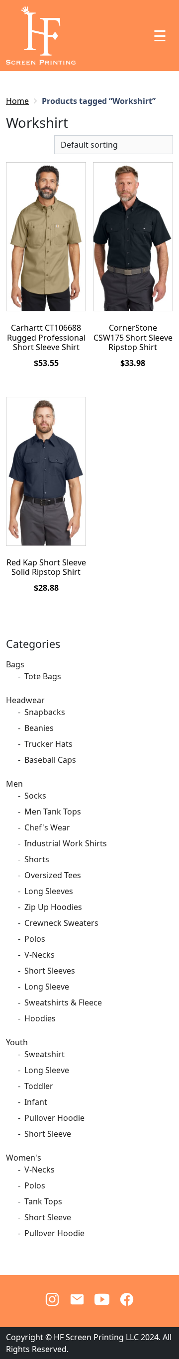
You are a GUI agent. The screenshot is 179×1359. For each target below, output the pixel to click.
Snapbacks (44, 712)
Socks (35, 795)
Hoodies (40, 1018)
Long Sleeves (48, 891)
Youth (17, 1042)
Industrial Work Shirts (65, 843)
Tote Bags (42, 676)
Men (14, 783)
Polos (34, 938)
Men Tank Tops (52, 811)
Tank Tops (43, 1201)
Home (17, 100)
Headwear (25, 700)
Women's (23, 1157)
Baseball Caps (50, 759)
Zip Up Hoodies (53, 907)
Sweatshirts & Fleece (63, 1002)
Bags (15, 664)
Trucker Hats (48, 743)
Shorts (36, 859)
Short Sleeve (47, 1133)
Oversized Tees (52, 875)
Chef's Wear (47, 827)
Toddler (38, 1086)
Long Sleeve (46, 986)
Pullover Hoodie (54, 1117)
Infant (35, 1101)
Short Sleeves (49, 970)
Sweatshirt (44, 1054)
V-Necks (39, 954)
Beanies (39, 728)
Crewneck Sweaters (61, 922)
